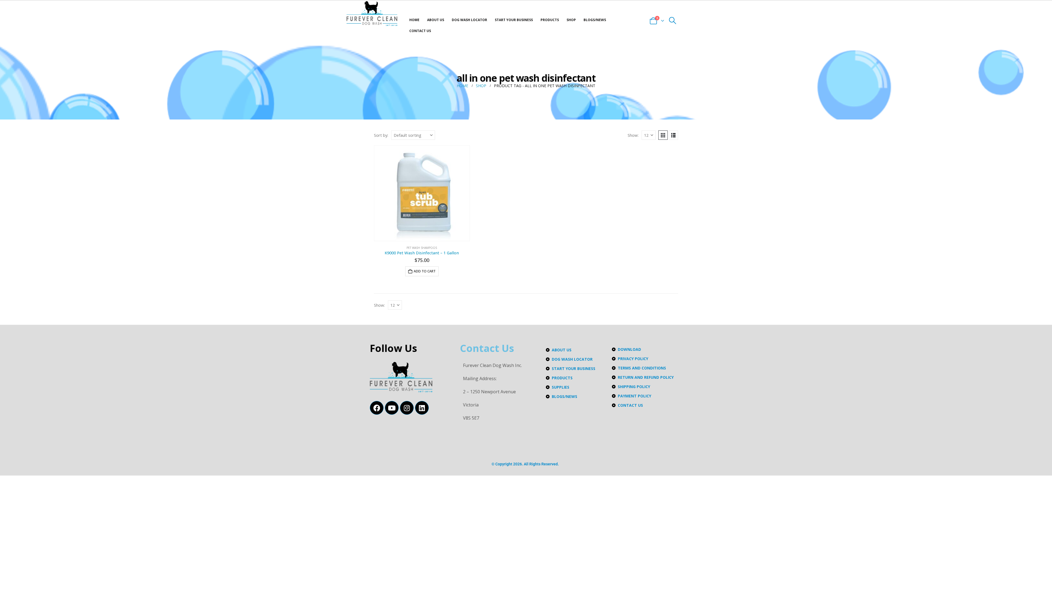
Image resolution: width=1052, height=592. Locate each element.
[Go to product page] (422, 193)
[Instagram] (407, 408)
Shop (571, 20)
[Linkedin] (422, 408)
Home (414, 20)
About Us (435, 20)
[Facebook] (377, 408)
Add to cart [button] (425, 271)
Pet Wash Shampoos (422, 248)
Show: (633, 135)
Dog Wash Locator (469, 20)
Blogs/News (595, 20)
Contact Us (420, 31)
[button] (672, 20)
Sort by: (381, 135)
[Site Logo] (372, 13)
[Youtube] (392, 408)
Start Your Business (514, 20)
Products (550, 20)
